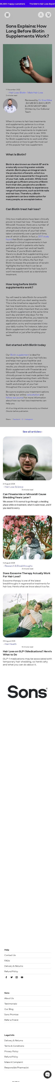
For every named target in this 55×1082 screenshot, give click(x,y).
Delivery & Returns (13, 965)
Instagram (29, 419)
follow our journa (14, 397)
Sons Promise (11, 1014)
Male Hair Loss (35, 92)
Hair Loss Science (14, 486)
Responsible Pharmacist (16, 1067)
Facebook (16, 419)
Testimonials (10, 1003)
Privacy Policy (11, 1051)
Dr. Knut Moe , (38, 101)
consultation (33, 394)
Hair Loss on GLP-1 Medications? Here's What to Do (27, 653)
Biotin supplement (19, 354)
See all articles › (32, 431)
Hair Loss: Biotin (17, 92)
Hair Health (10, 644)
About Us (9, 998)
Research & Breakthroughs (18, 565)
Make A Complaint (13, 1062)
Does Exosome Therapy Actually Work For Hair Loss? (26, 575)
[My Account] (41, 15)
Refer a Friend (11, 1019)
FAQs (7, 960)
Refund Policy (11, 971)
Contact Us (10, 955)
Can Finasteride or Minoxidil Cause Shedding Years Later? (24, 496)
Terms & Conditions (14, 1045)
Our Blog (8, 1009)
